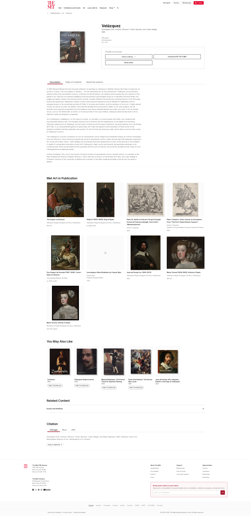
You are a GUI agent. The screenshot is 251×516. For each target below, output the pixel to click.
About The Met (156, 465)
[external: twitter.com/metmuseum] (36, 490)
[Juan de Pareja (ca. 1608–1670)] (145, 252)
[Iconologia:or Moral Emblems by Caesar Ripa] (105, 252)
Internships (205, 477)
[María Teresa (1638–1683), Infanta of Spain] (185, 252)
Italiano (122, 505)
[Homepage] (51, 5)
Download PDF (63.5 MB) (177, 57)
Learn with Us (92, 8)
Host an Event (181, 471)
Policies (153, 474)
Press (152, 477)
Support (179, 465)
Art (84, 8)
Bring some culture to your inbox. (166, 486)
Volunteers (205, 471)
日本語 (137, 505)
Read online (128, 63)
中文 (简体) (151, 505)
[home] (48, 13)
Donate (176, 3)
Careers (205, 468)
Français (115, 505)
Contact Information (79, 512)
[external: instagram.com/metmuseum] (41, 490)
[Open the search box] (118, 8)
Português (107, 505)
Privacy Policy (67, 512)
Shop (111, 8)
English (91, 505)
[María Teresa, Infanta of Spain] (65, 303)
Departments (155, 468)
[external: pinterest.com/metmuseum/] (38, 490)
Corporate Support (183, 474)
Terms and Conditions (54, 512)
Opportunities (207, 465)
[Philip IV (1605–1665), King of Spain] (105, 200)
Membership (187, 3)
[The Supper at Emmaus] (65, 200)
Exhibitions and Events (72, 8)
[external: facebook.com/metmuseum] (33, 490)
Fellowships (206, 474)
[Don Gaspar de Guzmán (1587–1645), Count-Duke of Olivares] (65, 252)
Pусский (159, 505)
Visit (59, 8)
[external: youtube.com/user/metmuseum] (46, 490)
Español (98, 505)
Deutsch (130, 505)
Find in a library (127, 57)
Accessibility (154, 471)
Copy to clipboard (54, 444)
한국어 (143, 505)
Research (103, 8)
